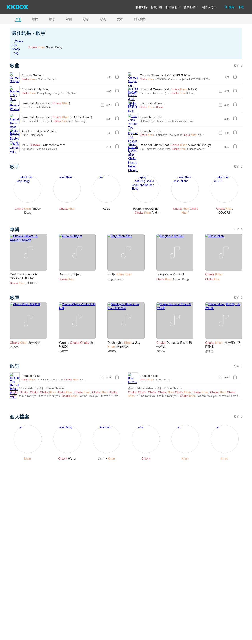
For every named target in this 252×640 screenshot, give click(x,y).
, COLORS (153, 79)
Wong (67, 458)
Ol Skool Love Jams (151, 121)
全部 (18, 19)
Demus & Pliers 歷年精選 (174, 344)
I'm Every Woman (152, 103)
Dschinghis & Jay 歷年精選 (123, 344)
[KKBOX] (17, 7)
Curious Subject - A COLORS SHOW (165, 75)
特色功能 (141, 7)
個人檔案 (140, 19)
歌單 (86, 19)
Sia (142, 93)
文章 (120, 19)
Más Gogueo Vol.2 (46, 149)
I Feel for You (31, 375)
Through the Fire (151, 117)
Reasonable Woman (39, 107)
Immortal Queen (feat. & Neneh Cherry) (175, 145)
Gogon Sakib (115, 279)
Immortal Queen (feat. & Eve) (168, 89)
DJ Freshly (28, 149)
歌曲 (35, 19)
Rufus (25, 135)
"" (185, 210)
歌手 (52, 19)
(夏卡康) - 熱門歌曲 (223, 344)
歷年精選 (25, 342)
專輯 (69, 19)
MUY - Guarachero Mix (43, 145)
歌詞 (103, 19)
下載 (241, 7)
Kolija (119, 274)
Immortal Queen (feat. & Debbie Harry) (57, 117)
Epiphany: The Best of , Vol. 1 (180, 135)
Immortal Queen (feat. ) (46, 103)
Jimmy (106, 458)
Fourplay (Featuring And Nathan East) (145, 212)
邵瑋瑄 (209, 351)
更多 (236, 65)
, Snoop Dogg (36, 93)
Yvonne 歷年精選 (76, 344)
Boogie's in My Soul (35, 89)
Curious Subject (32, 75)
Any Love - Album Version (39, 131)
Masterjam (37, 135)
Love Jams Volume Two (179, 121)
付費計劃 (156, 7)
